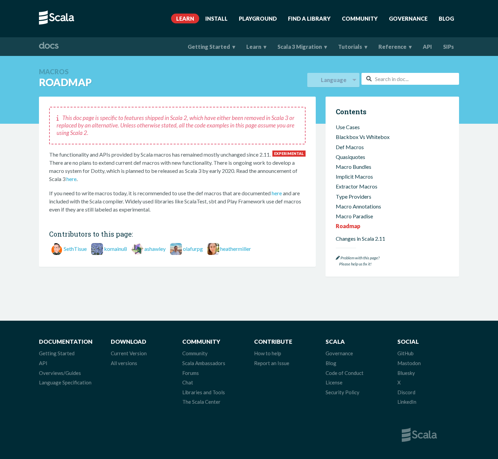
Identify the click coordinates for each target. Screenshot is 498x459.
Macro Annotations (358, 206)
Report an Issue (271, 363)
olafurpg (193, 248)
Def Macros (350, 147)
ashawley (155, 248)
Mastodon (409, 363)
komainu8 (115, 248)
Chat (187, 382)
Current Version (129, 353)
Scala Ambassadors (203, 363)
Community (360, 18)
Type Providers (353, 196)
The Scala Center (201, 402)
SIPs (448, 46)
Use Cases (348, 127)
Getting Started (209, 46)
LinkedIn (406, 402)
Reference (392, 46)
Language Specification (65, 382)
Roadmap (348, 226)
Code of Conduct (345, 373)
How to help (267, 353)
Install (216, 18)
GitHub (405, 353)
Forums (190, 373)
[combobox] (410, 79)
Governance (408, 18)
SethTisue (75, 248)
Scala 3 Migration (299, 46)
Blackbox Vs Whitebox (363, 137)
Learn (185, 18)
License (334, 382)
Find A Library (309, 18)
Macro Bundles (353, 166)
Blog (446, 18)
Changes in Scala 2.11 (360, 238)
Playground (258, 18)
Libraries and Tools (203, 392)
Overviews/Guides (60, 373)
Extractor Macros (356, 186)
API (427, 46)
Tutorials (350, 46)
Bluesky (406, 373)
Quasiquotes (350, 157)
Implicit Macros (354, 176)
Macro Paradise (354, 216)
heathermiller (235, 248)
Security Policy (342, 392)
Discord (406, 392)
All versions (124, 363)
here (71, 179)
